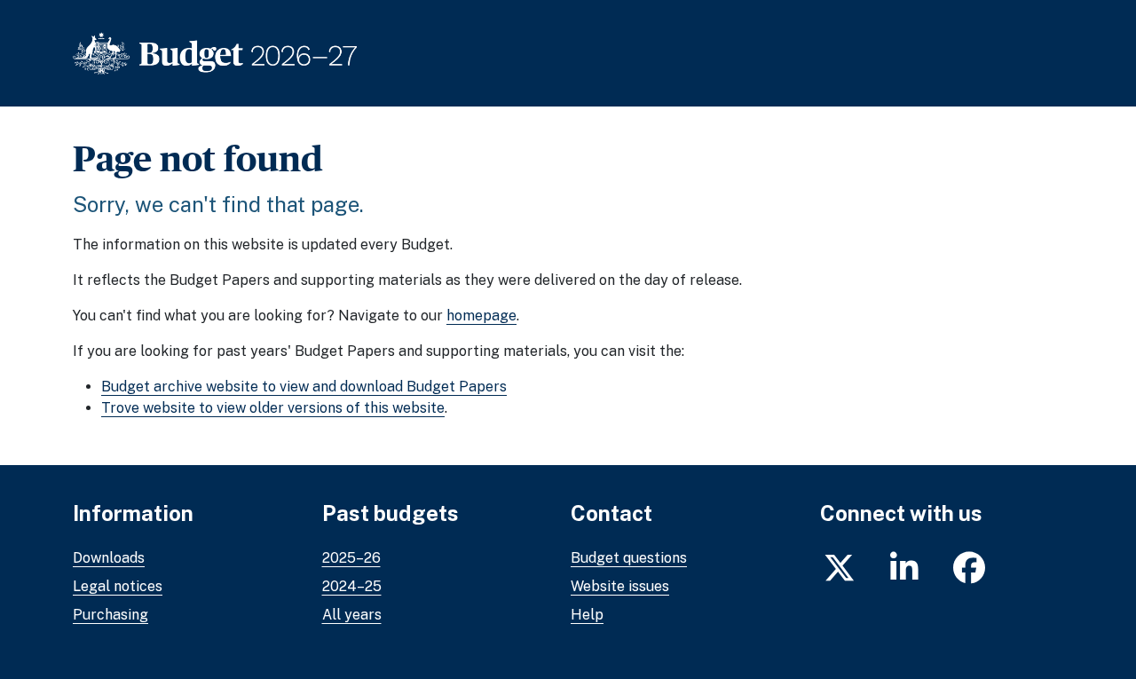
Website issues (620, 586)
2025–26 (351, 557)
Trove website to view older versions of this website (273, 407)
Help (587, 614)
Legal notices (117, 586)
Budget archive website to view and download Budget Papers (304, 386)
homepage (481, 315)
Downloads (109, 557)
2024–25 (352, 586)
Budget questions (629, 557)
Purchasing (110, 614)
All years (352, 614)
